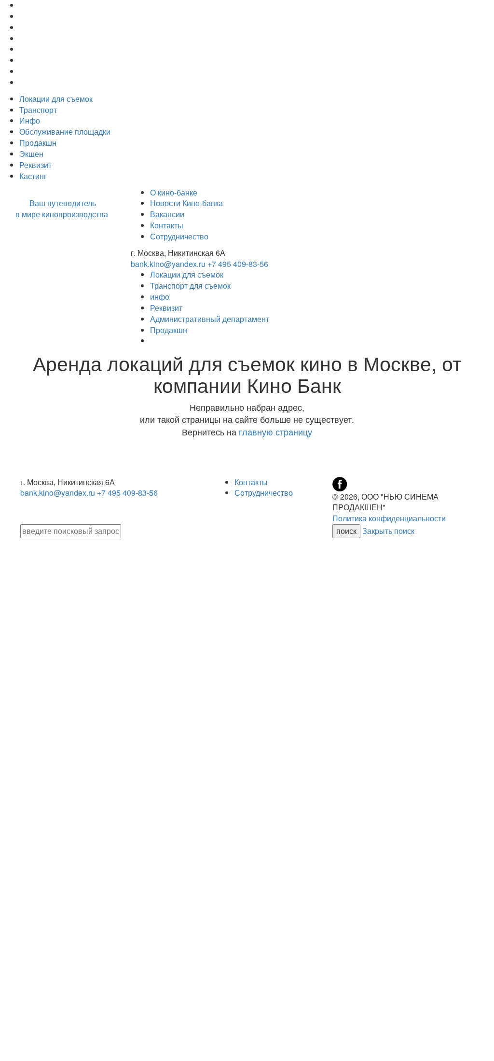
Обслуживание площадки (64, 131)
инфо (159, 296)
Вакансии (167, 214)
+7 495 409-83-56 (237, 263)
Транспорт (38, 109)
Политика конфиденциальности (389, 518)
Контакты (166, 225)
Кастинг (33, 175)
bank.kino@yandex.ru (168, 263)
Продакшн (37, 142)
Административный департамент (209, 318)
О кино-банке (173, 192)
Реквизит (35, 164)
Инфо (29, 120)
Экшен (31, 153)
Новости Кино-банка (186, 203)
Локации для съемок (56, 98)
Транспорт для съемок (190, 285)
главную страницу (275, 431)
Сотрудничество (179, 236)
